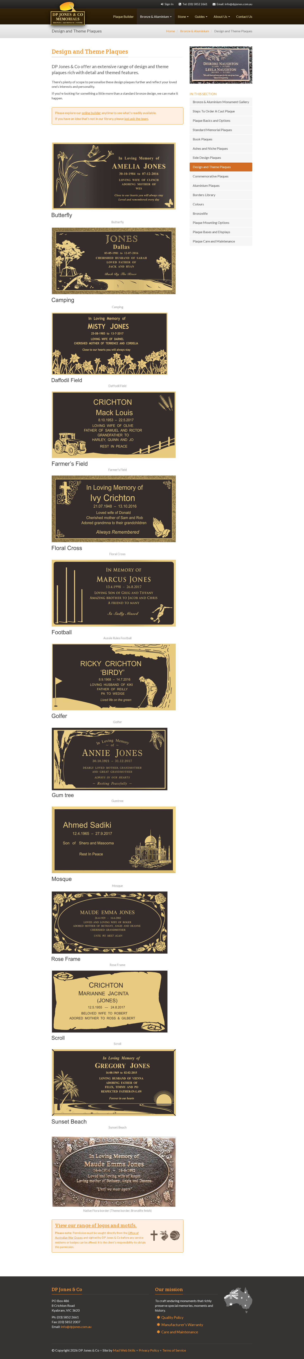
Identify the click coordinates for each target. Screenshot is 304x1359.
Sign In (168, 4)
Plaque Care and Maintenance (214, 241)
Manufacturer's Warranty (182, 1325)
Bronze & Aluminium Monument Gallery (221, 102)
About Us (221, 16)
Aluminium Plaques (206, 185)
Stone (182, 16)
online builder (91, 113)
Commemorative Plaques (211, 176)
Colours (198, 204)
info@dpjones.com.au (76, 1327)
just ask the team (136, 119)
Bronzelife (200, 213)
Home (170, 31)
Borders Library (204, 195)
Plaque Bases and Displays (211, 232)
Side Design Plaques (207, 157)
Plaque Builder (123, 16)
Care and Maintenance (179, 1332)
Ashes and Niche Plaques (210, 148)
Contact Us (244, 16)
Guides (200, 16)
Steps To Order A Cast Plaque (214, 111)
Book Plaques (202, 139)
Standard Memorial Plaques (212, 130)
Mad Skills (124, 1350)
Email (233, 4)
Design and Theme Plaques (212, 167)
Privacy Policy (149, 1350)
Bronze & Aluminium (155, 16)
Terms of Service (174, 1350)
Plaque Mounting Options (211, 222)
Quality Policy (172, 1317)
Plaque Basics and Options (211, 120)
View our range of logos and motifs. (96, 1225)
